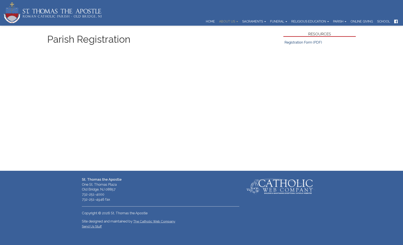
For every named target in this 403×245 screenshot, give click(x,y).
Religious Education (309, 21)
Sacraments (253, 21)
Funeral (277, 21)
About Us (227, 21)
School (383, 21)
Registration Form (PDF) (303, 42)
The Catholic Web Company (154, 221)
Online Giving (362, 21)
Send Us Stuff (92, 226)
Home (210, 21)
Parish (338, 21)
